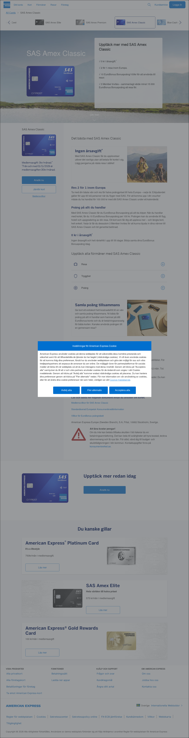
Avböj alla (66, 390)
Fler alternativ (94, 390)
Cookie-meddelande (120, 379)
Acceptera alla (122, 390)
